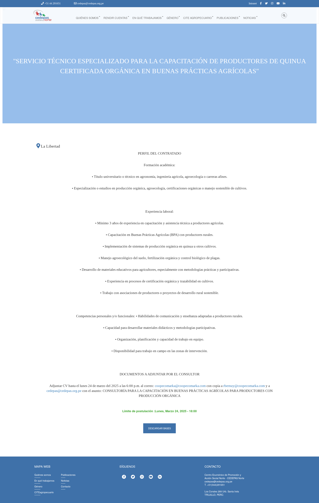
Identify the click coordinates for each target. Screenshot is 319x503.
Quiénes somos (87, 18)
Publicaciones (227, 18)
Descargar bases (159, 428)
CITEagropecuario (44, 492)
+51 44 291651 (53, 3)
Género (172, 18)
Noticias (249, 18)
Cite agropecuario (197, 18)
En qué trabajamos (147, 18)
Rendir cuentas (115, 18)
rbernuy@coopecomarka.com (244, 386)
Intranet (253, 3)
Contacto (65, 486)
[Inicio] (42, 15)
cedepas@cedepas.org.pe (90, 3)
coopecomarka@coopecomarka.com (180, 386)
